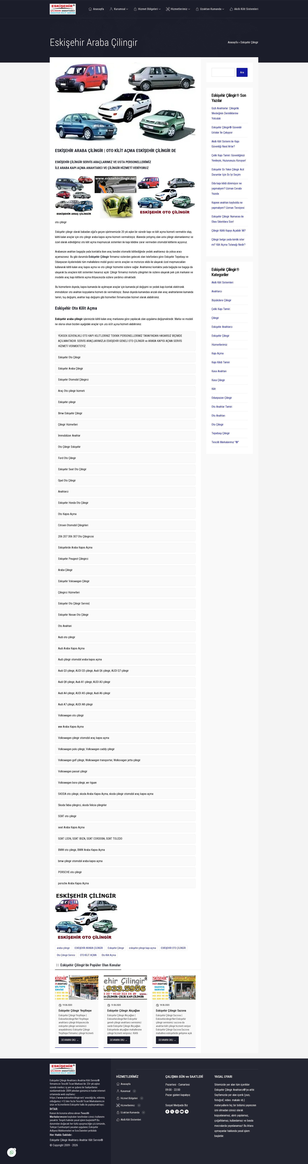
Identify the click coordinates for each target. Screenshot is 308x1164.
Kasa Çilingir (218, 380)
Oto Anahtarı (218, 415)
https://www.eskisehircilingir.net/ (67, 1097)
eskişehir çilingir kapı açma (142, 948)
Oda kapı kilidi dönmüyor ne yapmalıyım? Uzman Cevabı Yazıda (227, 188)
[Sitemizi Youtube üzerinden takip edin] (182, 1112)
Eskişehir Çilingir (249, 42)
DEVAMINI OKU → (70, 1040)
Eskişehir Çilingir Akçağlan (123, 1010)
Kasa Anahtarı (219, 371)
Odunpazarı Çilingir (222, 397)
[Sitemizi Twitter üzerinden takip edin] (172, 1112)
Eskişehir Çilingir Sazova (171, 1010)
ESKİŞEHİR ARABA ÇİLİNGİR (89, 948)
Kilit (214, 389)
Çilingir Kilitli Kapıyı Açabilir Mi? (229, 230)
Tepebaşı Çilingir (221, 433)
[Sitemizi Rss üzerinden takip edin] (187, 1112)
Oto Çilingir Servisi (66, 955)
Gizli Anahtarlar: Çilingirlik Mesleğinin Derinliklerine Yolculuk (225, 113)
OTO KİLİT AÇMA (88, 955)
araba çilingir (63, 948)
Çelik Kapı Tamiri (221, 309)
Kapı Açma (218, 353)
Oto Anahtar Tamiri (222, 406)
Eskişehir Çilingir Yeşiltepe (75, 1010)
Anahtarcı (217, 291)
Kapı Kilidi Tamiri (221, 362)
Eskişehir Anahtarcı (222, 327)
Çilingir (215, 318)
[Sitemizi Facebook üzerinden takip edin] (167, 1112)
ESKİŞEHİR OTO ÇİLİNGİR (173, 948)
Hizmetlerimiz (219, 344)
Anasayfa (233, 42)
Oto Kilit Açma (109, 955)
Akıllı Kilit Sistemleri (222, 282)
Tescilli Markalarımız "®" (225, 442)
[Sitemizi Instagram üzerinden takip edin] (177, 1112)
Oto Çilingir (218, 424)
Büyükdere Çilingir (221, 300)
